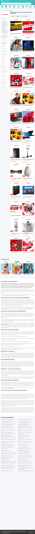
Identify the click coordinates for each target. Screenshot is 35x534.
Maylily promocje (4, 88)
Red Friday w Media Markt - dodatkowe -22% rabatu (25, 440)
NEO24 (3, 62)
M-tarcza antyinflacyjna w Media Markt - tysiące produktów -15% (8, 442)
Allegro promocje (4, 61)
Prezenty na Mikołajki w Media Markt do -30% (25, 422)
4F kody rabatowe (4, 52)
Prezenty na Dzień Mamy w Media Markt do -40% (8, 437)
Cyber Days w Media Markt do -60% (24, 421)
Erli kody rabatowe (5, 83)
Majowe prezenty (21, 433)
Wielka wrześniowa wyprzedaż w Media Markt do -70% (9, 454)
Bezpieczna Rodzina (5, 87)
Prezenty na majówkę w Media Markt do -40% (8, 433)
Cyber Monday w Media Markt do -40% (7, 447)
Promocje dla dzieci (10, 388)
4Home (3, 65)
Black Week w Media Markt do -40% (7, 455)
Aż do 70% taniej (3, 448)
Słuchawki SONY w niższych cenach (6, 451)
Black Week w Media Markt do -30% (24, 453)
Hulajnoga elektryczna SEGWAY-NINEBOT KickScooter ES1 (8, 458)
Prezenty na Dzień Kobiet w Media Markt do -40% (25, 463)
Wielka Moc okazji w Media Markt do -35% (25, 419)
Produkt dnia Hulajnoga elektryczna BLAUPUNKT (23, 437)
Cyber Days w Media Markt (22, 445)
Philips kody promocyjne (3, 86)
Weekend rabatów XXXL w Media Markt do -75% (9, 462)
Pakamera (3, 53)
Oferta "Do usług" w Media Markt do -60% (25, 432)
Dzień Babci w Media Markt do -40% (7, 427)
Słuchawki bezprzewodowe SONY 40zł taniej (8, 439)
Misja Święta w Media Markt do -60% (24, 424)
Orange (3, 78)
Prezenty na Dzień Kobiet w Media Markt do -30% (8, 430)
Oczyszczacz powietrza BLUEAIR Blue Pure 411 (25, 455)
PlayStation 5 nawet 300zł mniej (6, 435)
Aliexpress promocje (5, 56)
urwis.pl (3, 84)
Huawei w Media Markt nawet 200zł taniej (7, 424)
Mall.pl (3, 68)
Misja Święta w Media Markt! (5, 422)
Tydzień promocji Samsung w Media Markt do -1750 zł (25, 442)
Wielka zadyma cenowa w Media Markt (7, 425)
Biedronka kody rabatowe (4, 59)
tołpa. (3, 55)
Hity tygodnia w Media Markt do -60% (24, 425)
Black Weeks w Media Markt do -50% (7, 421)
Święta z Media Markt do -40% (23, 459)
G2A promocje (4, 69)
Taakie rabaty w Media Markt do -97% (7, 432)
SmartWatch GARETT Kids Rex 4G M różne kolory (25, 458)
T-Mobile (3, 82)
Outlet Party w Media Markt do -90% (24, 461)
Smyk (2, 80)
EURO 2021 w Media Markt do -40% (7, 419)
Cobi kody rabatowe (5, 79)
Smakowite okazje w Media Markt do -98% (25, 465)
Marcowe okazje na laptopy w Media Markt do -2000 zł (25, 430)
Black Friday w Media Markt (5, 459)
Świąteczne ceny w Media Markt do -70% (24, 448)
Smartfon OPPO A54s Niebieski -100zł (24, 435)
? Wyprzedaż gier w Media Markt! (23, 450)
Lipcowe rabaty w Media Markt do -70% (24, 451)
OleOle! (3, 57)
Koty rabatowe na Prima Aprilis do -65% (7, 465)
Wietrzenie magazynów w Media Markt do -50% (25, 470)
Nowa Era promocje (5, 54)
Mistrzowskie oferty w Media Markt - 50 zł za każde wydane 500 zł (25, 469)
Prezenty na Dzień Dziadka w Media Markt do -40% (25, 428)
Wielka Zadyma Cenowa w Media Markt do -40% (9, 461)
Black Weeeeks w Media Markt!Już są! (7, 445)
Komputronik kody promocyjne (4, 67)
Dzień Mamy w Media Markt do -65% (24, 466)
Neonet (3, 60)
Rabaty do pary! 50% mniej (5, 450)
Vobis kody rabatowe (3, 64)
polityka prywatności (7, 532)
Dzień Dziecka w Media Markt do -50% (7, 468)
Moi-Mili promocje (4, 81)
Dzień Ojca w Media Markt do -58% (6, 470)
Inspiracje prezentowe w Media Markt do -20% (8, 466)
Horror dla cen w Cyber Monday (23, 447)
